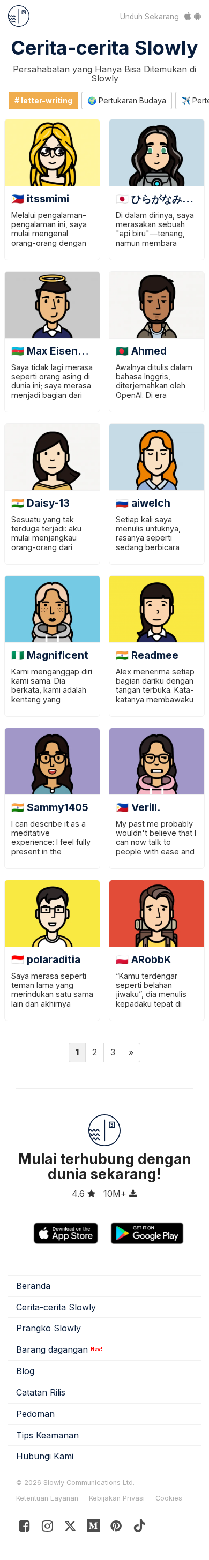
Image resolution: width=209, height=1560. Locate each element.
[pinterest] (93, 1528)
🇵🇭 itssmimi (40, 198)
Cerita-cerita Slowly (104, 47)
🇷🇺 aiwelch (143, 503)
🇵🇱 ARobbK (143, 959)
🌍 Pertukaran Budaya (126, 100)
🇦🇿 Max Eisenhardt (58, 350)
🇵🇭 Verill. (138, 807)
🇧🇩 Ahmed (141, 350)
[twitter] (70, 1528)
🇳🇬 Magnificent (49, 655)
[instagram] (47, 1528)
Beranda (33, 1285)
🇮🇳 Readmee (147, 655)
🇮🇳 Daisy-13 (40, 503)
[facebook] (24, 1528)
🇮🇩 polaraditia (45, 959)
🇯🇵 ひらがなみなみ (159, 198)
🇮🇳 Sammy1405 (49, 807)
